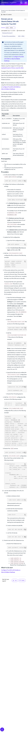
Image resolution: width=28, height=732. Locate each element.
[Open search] (21, 2)
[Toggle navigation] (25, 2)
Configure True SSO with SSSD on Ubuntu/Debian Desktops (14, 59)
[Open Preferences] (2, 729)
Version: (3, 27)
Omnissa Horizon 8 (7, 33)
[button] (14, 14)
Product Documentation (8, 36)
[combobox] (10, 28)
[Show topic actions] (25, 19)
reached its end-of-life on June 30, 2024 (12, 68)
